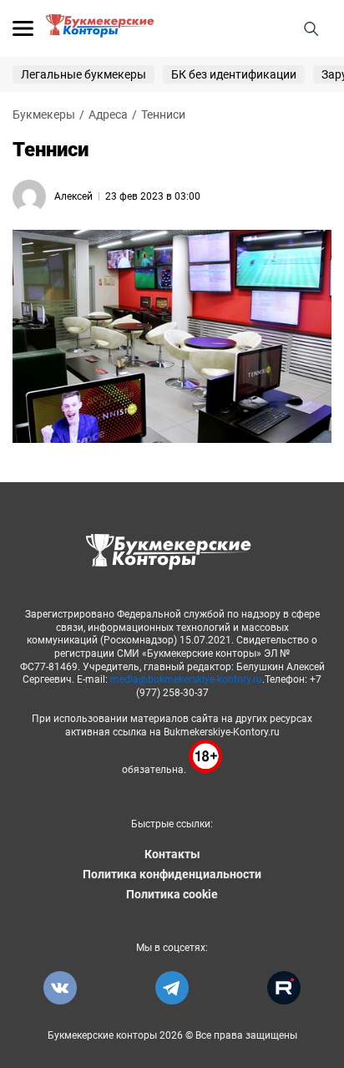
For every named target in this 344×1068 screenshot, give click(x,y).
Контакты (172, 854)
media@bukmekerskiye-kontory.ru (186, 679)
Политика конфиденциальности (172, 874)
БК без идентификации (233, 74)
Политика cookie (172, 894)
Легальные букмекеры (83, 74)
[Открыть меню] (23, 28)
